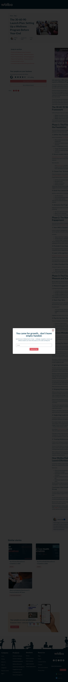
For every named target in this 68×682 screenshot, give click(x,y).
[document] (34, 341)
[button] (53, 330)
